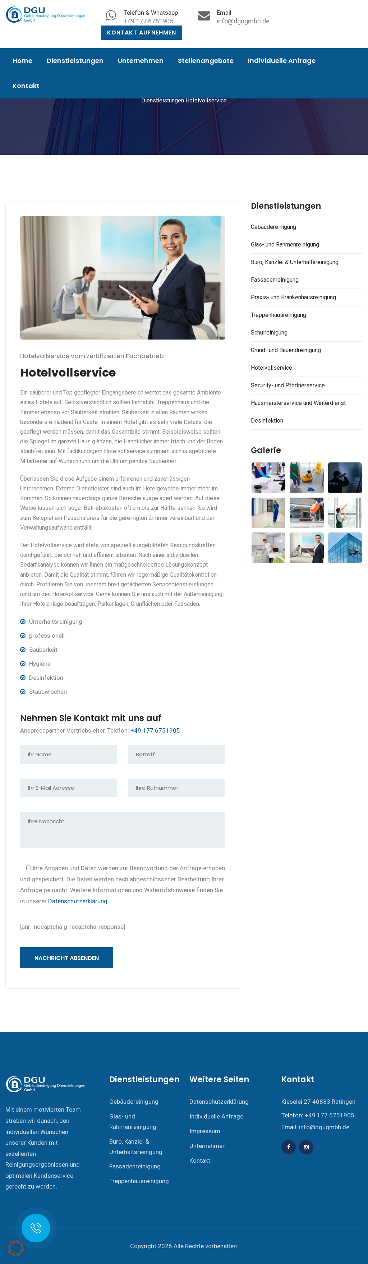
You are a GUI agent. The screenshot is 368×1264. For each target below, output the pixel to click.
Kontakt (26, 85)
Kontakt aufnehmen (141, 32)
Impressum (204, 1131)
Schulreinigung (269, 332)
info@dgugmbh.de (243, 21)
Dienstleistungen (75, 60)
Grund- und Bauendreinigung (286, 350)
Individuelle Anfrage (282, 60)
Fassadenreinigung (275, 279)
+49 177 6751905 (148, 21)
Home (22, 60)
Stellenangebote (206, 60)
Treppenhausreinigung (278, 315)
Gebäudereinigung (273, 226)
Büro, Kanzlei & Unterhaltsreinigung (295, 262)
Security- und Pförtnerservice (288, 385)
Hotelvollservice (271, 367)
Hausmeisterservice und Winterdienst (298, 403)
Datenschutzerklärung (77, 901)
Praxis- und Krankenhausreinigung (293, 297)
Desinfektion (267, 420)
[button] (16, 1248)
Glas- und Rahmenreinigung (285, 244)
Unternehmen (141, 60)
